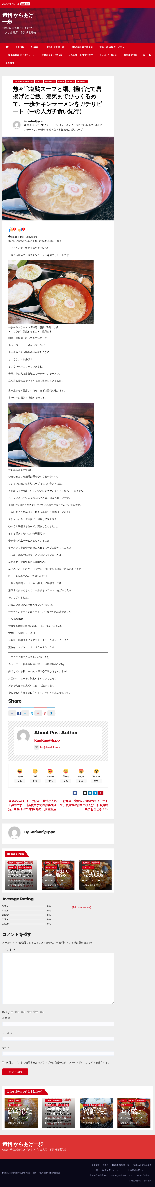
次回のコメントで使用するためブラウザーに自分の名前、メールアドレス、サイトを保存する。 (58, 1062)
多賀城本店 (70, 81)
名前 (6, 1018)
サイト (6, 1047)
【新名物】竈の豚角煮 (82, 47)
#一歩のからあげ (81, 125)
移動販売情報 (130, 55)
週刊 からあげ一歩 (22, 1144)
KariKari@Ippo (35, 121)
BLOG (34, 47)
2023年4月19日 (93, 1118)
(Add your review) (81, 907)
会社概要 (10, 63)
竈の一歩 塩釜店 (25, 867)
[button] (144, 55)
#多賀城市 (62, 129)
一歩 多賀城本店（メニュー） (20, 55)
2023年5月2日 (17, 1118)
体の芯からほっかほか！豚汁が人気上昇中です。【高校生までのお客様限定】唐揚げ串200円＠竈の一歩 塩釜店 (32, 805)
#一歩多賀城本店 (47, 129)
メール (7, 1033)
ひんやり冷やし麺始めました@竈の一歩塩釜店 (20, 1113)
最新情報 (19, 47)
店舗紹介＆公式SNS (51, 55)
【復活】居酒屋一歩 (54, 47)
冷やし (48, 863)
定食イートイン (82, 81)
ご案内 (11, 863)
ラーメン (39, 81)
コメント (8, 949)
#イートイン (51, 125)
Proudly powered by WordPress (16, 1173)
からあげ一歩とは (108, 55)
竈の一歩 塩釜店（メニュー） (114, 47)
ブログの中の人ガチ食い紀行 (23, 81)
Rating (6, 1012)
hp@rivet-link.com (50, 747)
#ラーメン (65, 125)
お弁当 (10, 1100)
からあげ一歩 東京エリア (80, 55)
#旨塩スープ (76, 129)
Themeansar (54, 1173)
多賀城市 (61, 81)
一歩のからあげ (50, 81)
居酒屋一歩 (12, 867)
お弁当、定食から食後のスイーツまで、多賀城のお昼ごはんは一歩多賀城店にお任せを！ (84, 805)
